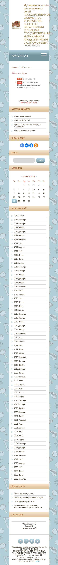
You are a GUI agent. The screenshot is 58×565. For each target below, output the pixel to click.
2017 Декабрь (19, 279)
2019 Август (19, 353)
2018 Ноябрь (19, 322)
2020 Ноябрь (19, 408)
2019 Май (18, 345)
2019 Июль (18, 349)
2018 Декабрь (19, 326)
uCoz (37, 561)
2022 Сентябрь (20, 479)
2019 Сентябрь (20, 357)
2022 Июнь (18, 471)
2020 (22, 68)
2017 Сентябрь (20, 267)
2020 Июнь (18, 393)
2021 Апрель (19, 428)
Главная (14, 68)
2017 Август (19, 263)
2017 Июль (18, 259)
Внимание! (27, 79)
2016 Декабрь (19, 231)
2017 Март (18, 243)
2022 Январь (19, 451)
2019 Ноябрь (19, 365)
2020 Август (19, 396)
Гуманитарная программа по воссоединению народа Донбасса (28, 506)
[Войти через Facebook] (31, 145)
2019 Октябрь (19, 361)
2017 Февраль (20, 239)
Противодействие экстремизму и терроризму (27, 126)
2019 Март (18, 338)
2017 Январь (19, 235)
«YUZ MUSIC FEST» (22, 120)
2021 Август (19, 440)
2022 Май (18, 467)
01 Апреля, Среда (19, 73)
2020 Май (18, 389)
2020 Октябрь (19, 404)
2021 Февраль (20, 420)
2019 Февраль (20, 334)
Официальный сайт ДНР (24, 501)
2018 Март (18, 290)
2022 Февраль (20, 455)
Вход (35, 103)
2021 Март (18, 424)
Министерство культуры (24, 494)
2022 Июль (18, 475)
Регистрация (26, 103)
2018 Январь (19, 283)
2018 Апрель (19, 294)
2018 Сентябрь (20, 314)
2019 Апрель (19, 341)
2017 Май (18, 251)
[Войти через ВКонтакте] (27, 145)
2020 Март (18, 381)
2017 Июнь (18, 255)
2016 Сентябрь (20, 220)
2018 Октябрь (19, 318)
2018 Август (19, 310)
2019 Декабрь (19, 369)
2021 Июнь (18, 436)
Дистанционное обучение (24, 131)
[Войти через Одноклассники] (36, 145)
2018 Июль (18, 306)
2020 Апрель (19, 385)
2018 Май (18, 298)
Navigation (19, 55)
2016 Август (19, 216)
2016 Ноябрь (19, 228)
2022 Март (18, 459)
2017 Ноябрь (19, 275)
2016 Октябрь (19, 224)
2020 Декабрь (19, 412)
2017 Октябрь (19, 271)
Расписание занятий (22, 116)
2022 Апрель (19, 463)
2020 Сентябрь (20, 400)
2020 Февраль (20, 377)
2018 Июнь (18, 302)
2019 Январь (19, 330)
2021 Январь (19, 416)
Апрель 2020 (29, 176)
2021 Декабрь (19, 448)
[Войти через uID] (22, 145)
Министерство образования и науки (28, 497)
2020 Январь (19, 373)
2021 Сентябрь (20, 444)
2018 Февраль (20, 286)
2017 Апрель (19, 247)
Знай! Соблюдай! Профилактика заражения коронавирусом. (28, 84)
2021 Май (18, 432)
